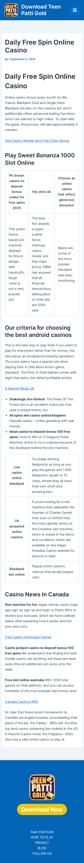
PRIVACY (42, 843)
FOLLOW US (42, 854)
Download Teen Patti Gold (41, 9)
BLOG (42, 848)
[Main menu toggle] (75, 10)
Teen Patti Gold (42, 832)
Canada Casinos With (21, 702)
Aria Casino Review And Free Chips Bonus (37, 141)
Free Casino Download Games (28, 637)
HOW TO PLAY (42, 837)
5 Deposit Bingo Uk (19, 388)
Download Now (42, 809)
